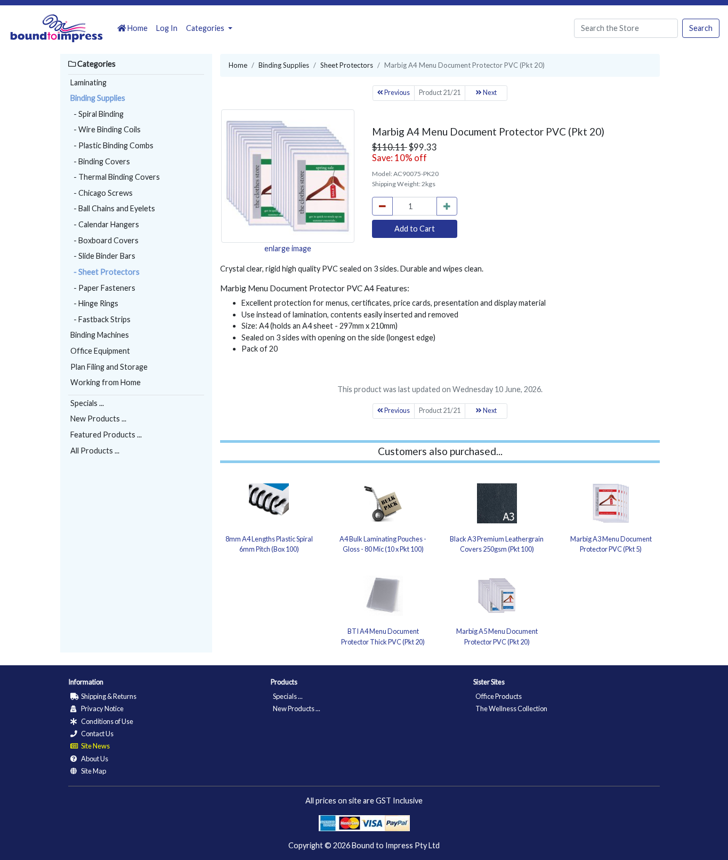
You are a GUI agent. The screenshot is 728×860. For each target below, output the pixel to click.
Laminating (88, 82)
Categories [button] (206, 28)
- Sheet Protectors (105, 271)
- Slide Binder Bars (102, 255)
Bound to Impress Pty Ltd (396, 845)
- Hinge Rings (94, 303)
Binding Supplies (97, 97)
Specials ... (87, 403)
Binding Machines (99, 334)
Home (137, 28)
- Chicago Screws (101, 192)
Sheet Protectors (346, 65)
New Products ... (98, 418)
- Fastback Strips (100, 319)
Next (489, 93)
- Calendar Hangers (104, 224)
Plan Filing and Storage (109, 366)
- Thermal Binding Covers (115, 176)
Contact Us (97, 733)
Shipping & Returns (108, 696)
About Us (94, 758)
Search (701, 28)
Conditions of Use (106, 721)
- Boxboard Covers (104, 240)
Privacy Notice (102, 708)
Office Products (498, 696)
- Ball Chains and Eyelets (112, 208)
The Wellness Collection (511, 708)
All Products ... (94, 450)
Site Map (93, 771)
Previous (396, 93)
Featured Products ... (106, 434)
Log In (166, 28)
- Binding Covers (100, 161)
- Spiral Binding (97, 113)
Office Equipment (100, 350)
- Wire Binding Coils (105, 129)
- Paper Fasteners (102, 287)
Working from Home (105, 382)
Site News (95, 746)
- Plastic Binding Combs (111, 145)
